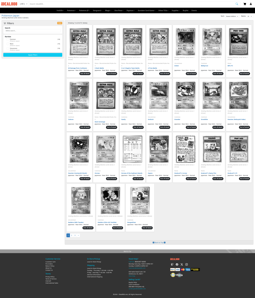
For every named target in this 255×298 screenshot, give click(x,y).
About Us (49, 268)
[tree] (33, 44)
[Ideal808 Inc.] (174, 259)
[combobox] (134, 4)
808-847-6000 (140, 261)
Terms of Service (51, 279)
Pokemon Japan (10, 15)
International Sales (52, 283)
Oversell (48, 281)
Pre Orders (49, 264)
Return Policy (50, 266)
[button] (163, 10)
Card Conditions (134, 284)
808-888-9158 (133, 287)
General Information (94, 275)
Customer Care (50, 262)
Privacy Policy (50, 277)
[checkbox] (8, 39)
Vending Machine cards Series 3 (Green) (80, 216)
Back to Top (159, 242)
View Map (132, 276)
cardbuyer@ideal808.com (137, 289)
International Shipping (94, 277)
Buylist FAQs (133, 282)
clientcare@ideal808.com (137, 268)
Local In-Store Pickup (94, 262)
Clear (59, 23)
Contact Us (49, 270)
